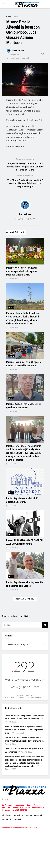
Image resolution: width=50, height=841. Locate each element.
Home (8, 17)
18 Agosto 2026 (13, 464)
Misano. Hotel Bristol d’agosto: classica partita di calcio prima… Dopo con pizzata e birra (22, 271)
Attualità (12, 262)
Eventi (11, 356)
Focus (15, 17)
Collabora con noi (34, 815)
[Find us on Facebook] (2, 833)
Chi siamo (6, 815)
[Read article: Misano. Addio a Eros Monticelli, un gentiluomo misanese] (25, 387)
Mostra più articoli (25, 599)
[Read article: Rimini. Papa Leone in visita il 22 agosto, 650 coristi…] (25, 481)
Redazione (19, 51)
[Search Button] (45, 625)
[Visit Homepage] (27, 4)
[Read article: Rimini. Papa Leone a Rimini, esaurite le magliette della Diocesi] (25, 565)
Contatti (17, 819)
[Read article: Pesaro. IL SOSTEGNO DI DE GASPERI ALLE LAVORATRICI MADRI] (25, 523)
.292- (10, 799)
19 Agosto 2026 (13, 278)
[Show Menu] (3, 4)
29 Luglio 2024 (15, 55)
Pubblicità (6, 819)
